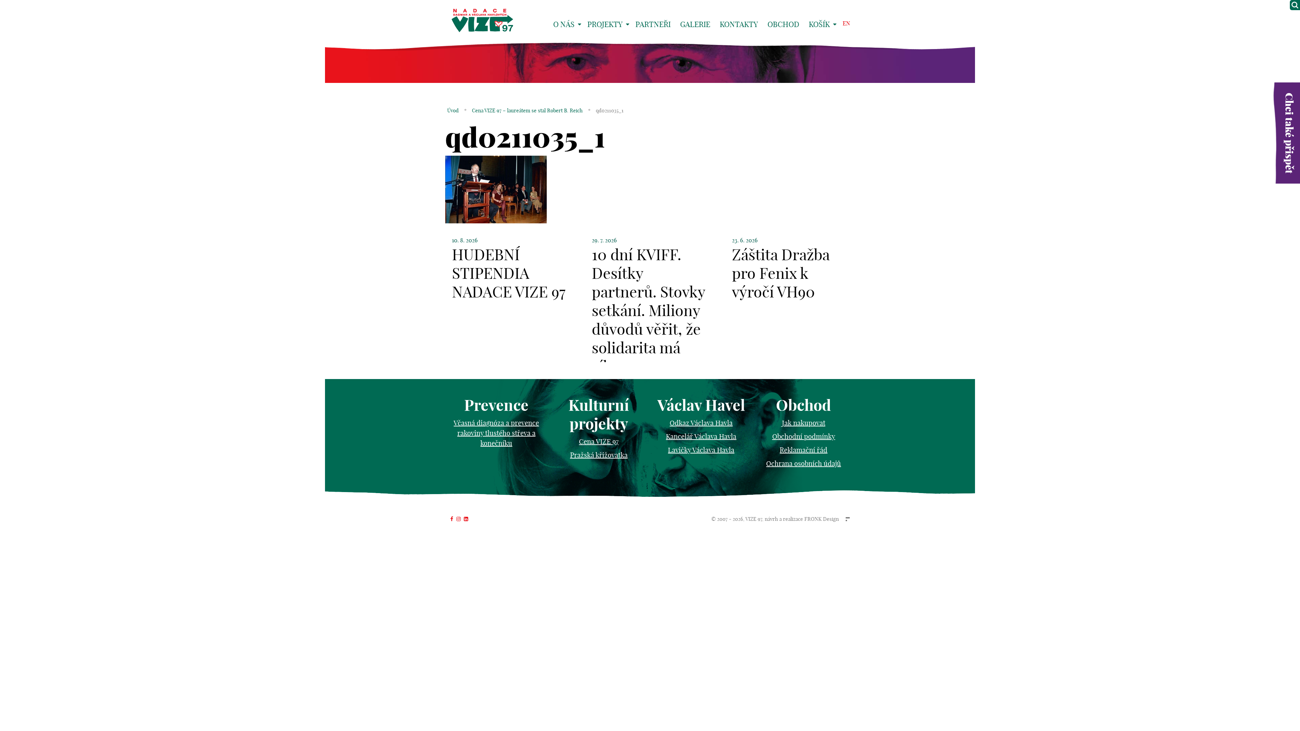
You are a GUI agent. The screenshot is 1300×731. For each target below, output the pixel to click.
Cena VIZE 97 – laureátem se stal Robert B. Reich (527, 110)
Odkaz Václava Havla (701, 423)
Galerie (695, 24)
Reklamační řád (803, 450)
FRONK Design (821, 519)
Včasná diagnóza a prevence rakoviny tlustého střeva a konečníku (496, 433)
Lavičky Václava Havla (701, 450)
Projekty (605, 24)
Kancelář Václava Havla (701, 436)
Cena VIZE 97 (599, 441)
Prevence (496, 405)
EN (846, 23)
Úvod (453, 110)
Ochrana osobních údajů (803, 463)
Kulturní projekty (598, 415)
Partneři (653, 24)
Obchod (783, 24)
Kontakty (739, 24)
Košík (819, 24)
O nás (564, 24)
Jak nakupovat (803, 423)
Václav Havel (701, 405)
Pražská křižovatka (599, 455)
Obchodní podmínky (803, 436)
